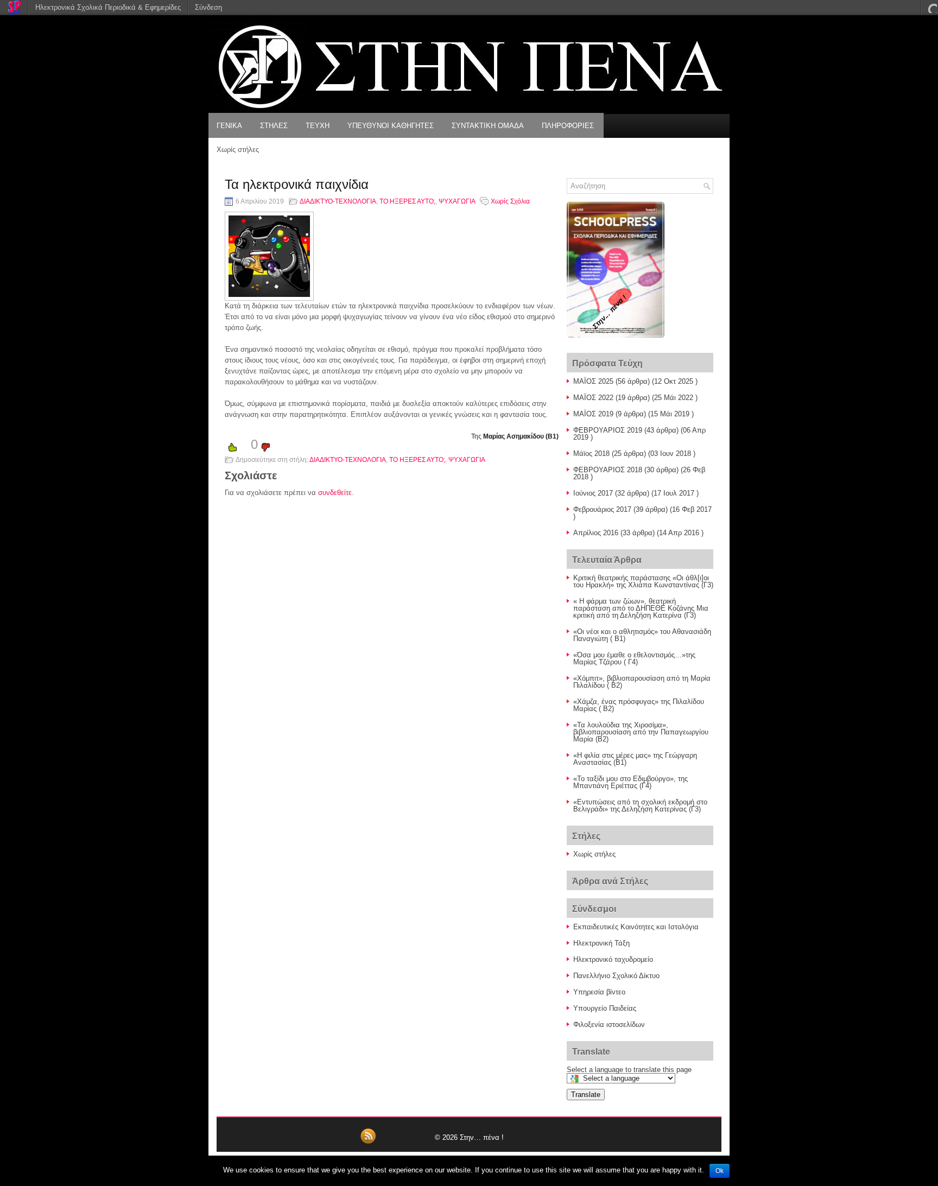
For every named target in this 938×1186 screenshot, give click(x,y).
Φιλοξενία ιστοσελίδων (609, 1024)
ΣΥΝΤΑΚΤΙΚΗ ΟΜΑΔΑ (488, 126)
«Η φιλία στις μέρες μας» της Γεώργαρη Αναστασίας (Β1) (635, 758)
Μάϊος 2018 (591, 453)
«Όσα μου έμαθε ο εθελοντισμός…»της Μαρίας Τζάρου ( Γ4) (634, 658)
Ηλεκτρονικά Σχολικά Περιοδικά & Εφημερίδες (108, 7)
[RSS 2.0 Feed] (368, 1142)
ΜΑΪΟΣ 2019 (593, 414)
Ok (719, 1171)
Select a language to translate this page (629, 1070)
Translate (585, 1094)
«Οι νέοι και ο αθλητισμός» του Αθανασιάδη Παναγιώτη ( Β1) (642, 635)
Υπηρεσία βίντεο (599, 992)
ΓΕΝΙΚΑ (229, 126)
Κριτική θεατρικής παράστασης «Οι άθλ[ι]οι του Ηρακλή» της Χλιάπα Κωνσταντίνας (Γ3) (643, 581)
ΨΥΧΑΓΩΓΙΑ (457, 201)
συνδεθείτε (335, 493)
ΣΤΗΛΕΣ (274, 126)
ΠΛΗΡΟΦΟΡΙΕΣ (568, 126)
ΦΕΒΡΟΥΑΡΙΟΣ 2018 (607, 470)
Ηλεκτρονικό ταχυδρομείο (613, 959)
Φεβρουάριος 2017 (602, 509)
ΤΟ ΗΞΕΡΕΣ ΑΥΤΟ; (407, 201)
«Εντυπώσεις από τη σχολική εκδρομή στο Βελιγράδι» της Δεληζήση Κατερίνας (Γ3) (640, 805)
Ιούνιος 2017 (593, 493)
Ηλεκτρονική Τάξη (601, 943)
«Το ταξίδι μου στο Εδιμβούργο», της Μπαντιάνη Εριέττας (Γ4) (630, 782)
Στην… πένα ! (482, 1137)
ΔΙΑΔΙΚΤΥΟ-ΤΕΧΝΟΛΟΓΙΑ (338, 201)
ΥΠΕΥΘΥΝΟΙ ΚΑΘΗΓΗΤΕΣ (390, 126)
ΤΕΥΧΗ (317, 126)
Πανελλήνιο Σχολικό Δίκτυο (616, 976)
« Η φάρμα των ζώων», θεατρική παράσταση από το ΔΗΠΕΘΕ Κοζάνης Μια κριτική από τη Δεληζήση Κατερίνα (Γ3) (640, 608)
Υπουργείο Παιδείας (604, 1008)
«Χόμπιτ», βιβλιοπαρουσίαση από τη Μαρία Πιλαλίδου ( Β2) (642, 681)
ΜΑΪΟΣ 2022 (593, 398)
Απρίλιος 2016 (595, 533)
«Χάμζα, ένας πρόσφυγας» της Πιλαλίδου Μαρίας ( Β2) (638, 705)
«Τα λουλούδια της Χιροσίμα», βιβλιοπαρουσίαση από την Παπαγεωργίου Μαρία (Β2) (640, 732)
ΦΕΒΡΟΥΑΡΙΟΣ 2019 (607, 430)
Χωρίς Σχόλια (510, 201)
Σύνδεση (208, 7)
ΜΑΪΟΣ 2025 (593, 381)
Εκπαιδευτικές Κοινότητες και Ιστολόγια (636, 927)
